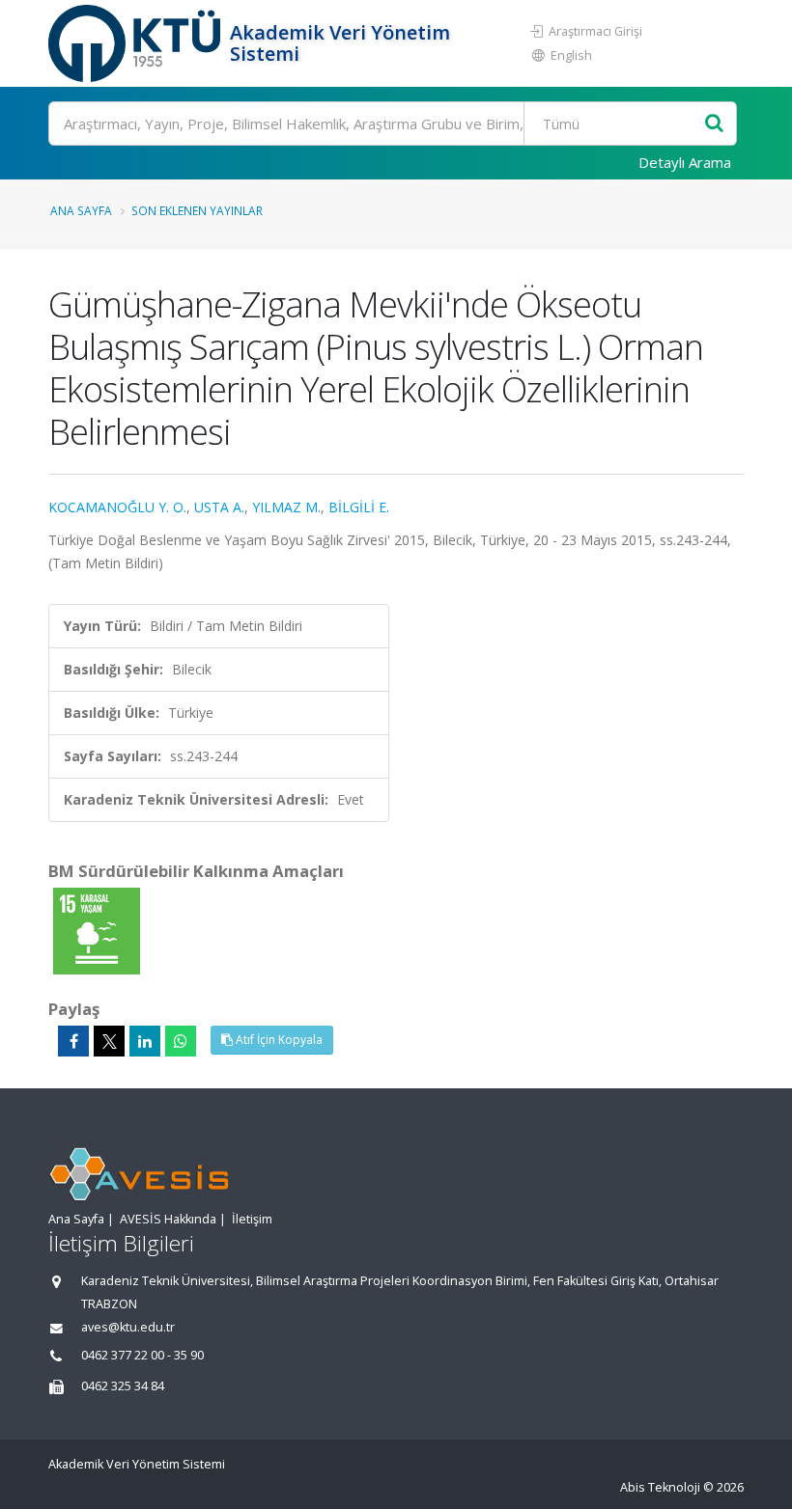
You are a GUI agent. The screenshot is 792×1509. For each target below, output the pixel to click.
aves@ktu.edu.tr (128, 1327)
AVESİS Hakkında (168, 1219)
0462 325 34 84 (122, 1386)
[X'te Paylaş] (109, 1041)
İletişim (252, 1219)
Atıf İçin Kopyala (278, 1039)
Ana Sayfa (81, 210)
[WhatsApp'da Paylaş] (180, 1041)
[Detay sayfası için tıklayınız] (96, 929)
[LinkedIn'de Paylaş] (144, 1041)
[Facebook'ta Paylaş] (73, 1041)
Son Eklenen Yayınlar (197, 210)
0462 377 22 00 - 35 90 (142, 1355)
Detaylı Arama (684, 162)
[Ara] (714, 124)
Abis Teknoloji (660, 1487)
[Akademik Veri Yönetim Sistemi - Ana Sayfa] (136, 43)
